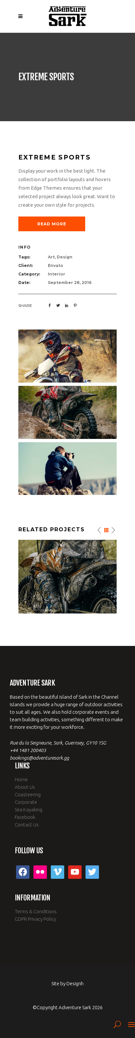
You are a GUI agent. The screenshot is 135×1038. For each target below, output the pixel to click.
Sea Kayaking (28, 809)
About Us (25, 787)
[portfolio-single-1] (67, 468)
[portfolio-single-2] (67, 355)
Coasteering (28, 794)
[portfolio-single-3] (67, 412)
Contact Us (27, 824)
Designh (75, 983)
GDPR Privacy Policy (35, 919)
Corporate (26, 802)
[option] (67, 576)
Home (21, 779)
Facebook (25, 817)
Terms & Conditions (36, 911)
